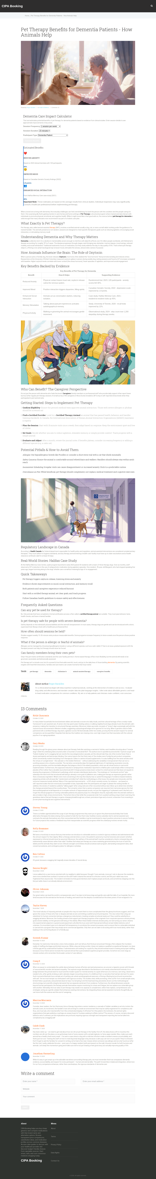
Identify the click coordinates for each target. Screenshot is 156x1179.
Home (27, 16)
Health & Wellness (44, 107)
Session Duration (30, 131)
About (53, 1128)
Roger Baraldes (31, 107)
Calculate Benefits (32, 141)
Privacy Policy (56, 1145)
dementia (111, 662)
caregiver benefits (103, 671)
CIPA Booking (12, 6)
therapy (52, 227)
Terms (53, 1136)
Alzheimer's (62, 671)
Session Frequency (31, 126)
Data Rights (55, 1153)
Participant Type (30, 135)
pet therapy (34, 671)
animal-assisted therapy (81, 671)
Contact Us (55, 1161)
